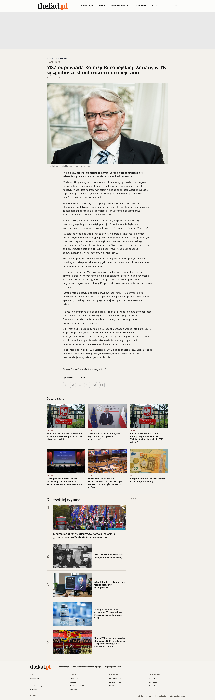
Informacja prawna (177, 696)
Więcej (155, 6)
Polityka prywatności (145, 696)
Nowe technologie (121, 6)
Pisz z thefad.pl (115, 679)
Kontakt (73, 682)
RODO (111, 686)
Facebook (153, 682)
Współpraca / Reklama (78, 686)
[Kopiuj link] (102, 385)
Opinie (101, 6)
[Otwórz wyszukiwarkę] (175, 6)
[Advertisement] (107, 30)
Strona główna (52, 58)
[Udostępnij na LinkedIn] (80, 385)
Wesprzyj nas (75, 689)
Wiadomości (86, 6)
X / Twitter (153, 679)
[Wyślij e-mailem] (87, 385)
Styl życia (141, 6)
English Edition (115, 682)
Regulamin (161, 696)
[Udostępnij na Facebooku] (65, 385)
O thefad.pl (74, 679)
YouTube (152, 686)
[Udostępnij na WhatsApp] (94, 385)
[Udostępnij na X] (73, 385)
